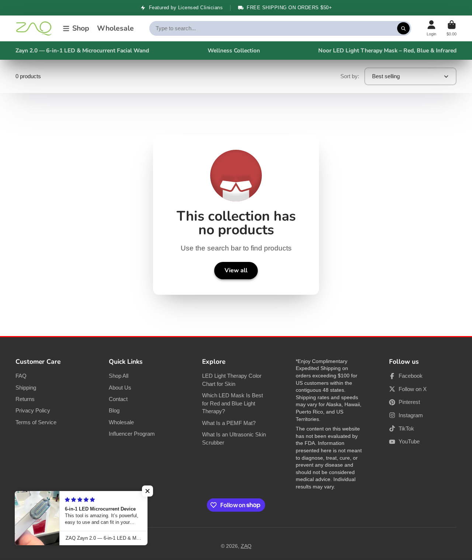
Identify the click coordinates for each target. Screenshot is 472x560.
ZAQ (246, 546)
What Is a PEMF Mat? (229, 423)
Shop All (118, 376)
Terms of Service (35, 422)
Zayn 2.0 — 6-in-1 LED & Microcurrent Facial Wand (82, 50)
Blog (114, 410)
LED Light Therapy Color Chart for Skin (231, 380)
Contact (118, 399)
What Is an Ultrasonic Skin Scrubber (234, 438)
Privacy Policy (32, 410)
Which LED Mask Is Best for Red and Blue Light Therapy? (232, 403)
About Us (120, 387)
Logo (33, 28)
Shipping (25, 387)
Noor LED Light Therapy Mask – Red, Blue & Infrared (387, 50)
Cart (452, 28)
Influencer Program (132, 434)
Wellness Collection (234, 50)
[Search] (403, 28)
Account (431, 28)
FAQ (21, 376)
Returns (25, 399)
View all (236, 270)
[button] (147, 491)
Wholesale (115, 28)
